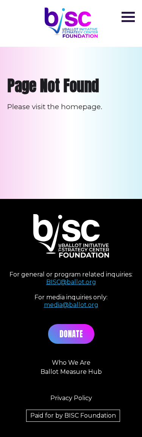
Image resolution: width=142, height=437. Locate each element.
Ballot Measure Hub (71, 371)
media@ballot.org (71, 304)
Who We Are (71, 362)
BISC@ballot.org (71, 282)
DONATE (71, 334)
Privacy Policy (71, 398)
